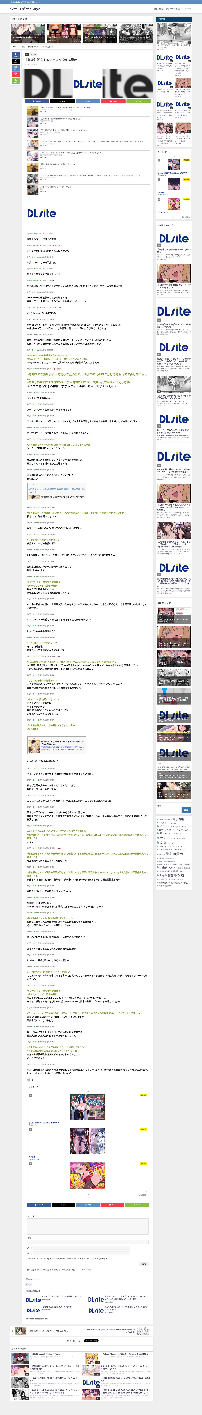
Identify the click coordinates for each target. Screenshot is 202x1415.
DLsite (143, 1194)
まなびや (173, 823)
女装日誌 (161, 871)
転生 (160, 886)
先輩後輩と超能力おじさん (166, 858)
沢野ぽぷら (163, 879)
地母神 (188, 864)
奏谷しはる (187, 868)
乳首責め (176, 853)
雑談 (27, 54)
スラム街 (178, 834)
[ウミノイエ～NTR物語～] (88, 1175)
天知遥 (178, 868)
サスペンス (166, 833)
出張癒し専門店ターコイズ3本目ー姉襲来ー (171, 864)
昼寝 (170, 875)
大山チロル (166, 867)
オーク (175, 827)
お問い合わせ (158, 9)
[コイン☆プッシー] (88, 1107)
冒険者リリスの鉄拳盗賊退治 (167, 861)
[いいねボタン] (29, 1080)
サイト (30, 1254)
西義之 (186, 883)
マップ (180, 846)
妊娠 (168, 871)
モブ (183, 849)
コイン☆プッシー (35, 1122)
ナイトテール (180, 838)
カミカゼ (183, 827)
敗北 (182, 871)
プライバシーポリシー (174, 9)
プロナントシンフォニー (167, 846)
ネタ (163, 842)
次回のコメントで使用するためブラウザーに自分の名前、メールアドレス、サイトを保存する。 (69, 1258)
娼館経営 (176, 871)
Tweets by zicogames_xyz (37, 1319)
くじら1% (32, 1125)
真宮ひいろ (173, 879)
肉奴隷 (181, 879)
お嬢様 (180, 819)
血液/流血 (163, 883)
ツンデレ (166, 837)
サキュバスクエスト (182, 830)
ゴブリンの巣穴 (165, 830)
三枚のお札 (162, 854)
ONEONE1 (32, 1159)
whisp (161, 819)
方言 (161, 875)
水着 (180, 875)
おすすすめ (168, 819)
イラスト (165, 826)
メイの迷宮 (175, 849)
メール (30, 1248)
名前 (29, 1238)
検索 (159, 806)
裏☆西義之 (175, 883)
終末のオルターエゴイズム (38, 1157)
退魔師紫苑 (168, 886)
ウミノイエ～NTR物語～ (166, 212)
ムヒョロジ (163, 849)
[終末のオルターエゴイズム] (88, 1141)
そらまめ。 (163, 823)
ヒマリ (171, 843)
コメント (32, 1216)
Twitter (188, 9)
